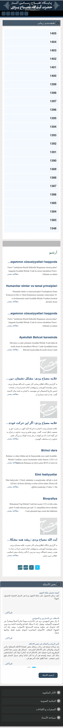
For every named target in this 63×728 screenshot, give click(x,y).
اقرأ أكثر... (8, 613)
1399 (53, 84)
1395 (53, 118)
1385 (53, 203)
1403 (53, 50)
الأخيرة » (20, 568)
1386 (53, 194)
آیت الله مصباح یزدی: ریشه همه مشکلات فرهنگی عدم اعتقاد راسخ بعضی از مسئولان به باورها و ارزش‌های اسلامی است (31, 539)
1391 (53, 152)
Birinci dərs (49, 450)
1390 (53, 160)
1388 (53, 177)
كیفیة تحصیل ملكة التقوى (49, 593)
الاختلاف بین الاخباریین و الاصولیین (45, 618)
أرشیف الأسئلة (48, 675)
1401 (53, 67)
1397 (53, 101)
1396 (53, 109)
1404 (53, 42)
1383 (53, 220)
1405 (53, 33)
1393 (53, 135)
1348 (53, 228)
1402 (53, 59)
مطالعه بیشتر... (12, 274)
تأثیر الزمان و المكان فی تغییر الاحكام (44, 644)
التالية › (25, 568)
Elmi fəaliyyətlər (46, 474)
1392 (53, 143)
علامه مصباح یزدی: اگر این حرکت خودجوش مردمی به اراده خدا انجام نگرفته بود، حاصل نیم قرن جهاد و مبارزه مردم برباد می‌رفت (31, 423)
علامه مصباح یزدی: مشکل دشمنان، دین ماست (31, 378)
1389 (53, 169)
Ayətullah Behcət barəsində (38, 337)
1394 (53, 126)
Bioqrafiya (50, 498)
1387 (53, 186)
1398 (53, 93)
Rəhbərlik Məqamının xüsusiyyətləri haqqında (31, 261)
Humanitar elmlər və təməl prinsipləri (31, 286)
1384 (53, 211)
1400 (53, 76)
